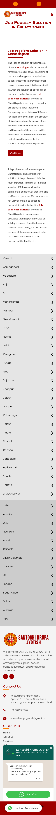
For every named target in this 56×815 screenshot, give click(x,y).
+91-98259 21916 (15, 3)
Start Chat (31, 794)
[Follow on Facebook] (5, 676)
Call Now (15, 153)
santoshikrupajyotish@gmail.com (39, 3)
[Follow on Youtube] (11, 676)
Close (51, 748)
